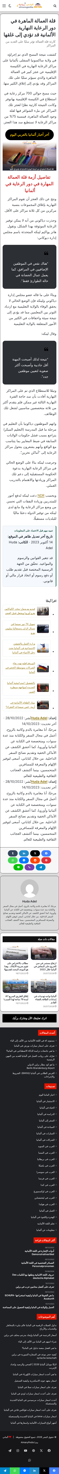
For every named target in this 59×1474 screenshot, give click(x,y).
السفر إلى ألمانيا (47, 1120)
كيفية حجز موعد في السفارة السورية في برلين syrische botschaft (34, 1356)
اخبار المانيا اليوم (47, 1094)
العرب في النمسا (46, 1152)
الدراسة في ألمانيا (46, 1114)
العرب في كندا (48, 1185)
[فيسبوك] (46, 853)
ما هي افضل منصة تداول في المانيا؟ (39, 1348)
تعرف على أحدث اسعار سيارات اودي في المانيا (34, 1393)
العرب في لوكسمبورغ (44, 1191)
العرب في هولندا (47, 1204)
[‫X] (35, 853)
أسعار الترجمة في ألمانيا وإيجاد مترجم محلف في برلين (30, 1335)
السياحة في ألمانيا (46, 1127)
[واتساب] (13, 860)
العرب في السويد (46, 1146)
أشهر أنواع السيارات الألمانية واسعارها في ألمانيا (34, 1422)
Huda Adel (39, 718)
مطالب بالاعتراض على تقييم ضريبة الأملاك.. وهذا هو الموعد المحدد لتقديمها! (16, 966)
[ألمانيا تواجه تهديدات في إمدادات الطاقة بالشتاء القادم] (43, 985)
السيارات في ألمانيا (45, 1133)
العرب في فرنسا (47, 1178)
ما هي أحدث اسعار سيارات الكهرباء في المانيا (35, 1374)
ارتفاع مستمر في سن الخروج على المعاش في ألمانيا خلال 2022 (45, 966)
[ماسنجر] (24, 860)
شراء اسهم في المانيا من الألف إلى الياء (37, 1341)
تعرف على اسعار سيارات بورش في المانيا (34, 1045)
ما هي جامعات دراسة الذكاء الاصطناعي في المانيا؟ (30, 1051)
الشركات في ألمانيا (45, 1140)
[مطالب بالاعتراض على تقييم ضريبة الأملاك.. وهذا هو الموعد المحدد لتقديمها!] (15, 953)
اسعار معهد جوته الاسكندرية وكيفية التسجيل (35, 1380)
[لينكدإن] (24, 853)
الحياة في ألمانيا (47, 1107)
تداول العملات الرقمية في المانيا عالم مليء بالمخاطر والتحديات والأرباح (31, 1327)
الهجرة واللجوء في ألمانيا (43, 1217)
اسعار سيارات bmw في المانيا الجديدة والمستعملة (33, 1416)
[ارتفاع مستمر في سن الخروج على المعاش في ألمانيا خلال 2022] (43, 953)
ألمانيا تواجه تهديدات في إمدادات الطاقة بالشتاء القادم (45, 999)
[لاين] (18, 867)
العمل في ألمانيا (47, 1210)
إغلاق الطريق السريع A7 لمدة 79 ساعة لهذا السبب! (16, 998)
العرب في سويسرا (46, 1172)
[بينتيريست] (46, 860)
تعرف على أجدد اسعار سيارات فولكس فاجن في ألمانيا (30, 1410)
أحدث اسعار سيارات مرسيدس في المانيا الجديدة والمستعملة (33, 1402)
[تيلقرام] (41, 867)
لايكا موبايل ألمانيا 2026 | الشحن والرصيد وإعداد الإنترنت (33, 1366)
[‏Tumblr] (13, 853)
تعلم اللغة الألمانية (46, 1223)
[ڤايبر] (29, 867)
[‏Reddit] (35, 860)
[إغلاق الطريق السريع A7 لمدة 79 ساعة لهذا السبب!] (15, 985)
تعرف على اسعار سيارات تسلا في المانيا (37, 1387)
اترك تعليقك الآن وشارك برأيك (29, 1018)
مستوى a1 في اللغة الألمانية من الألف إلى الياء (32, 1040)
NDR (41, 495)
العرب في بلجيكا (47, 1165)
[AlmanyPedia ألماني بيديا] (29, 5)
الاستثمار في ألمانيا (46, 1101)
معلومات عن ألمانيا (45, 1230)
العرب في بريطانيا (46, 1159)
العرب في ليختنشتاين (44, 1197)
